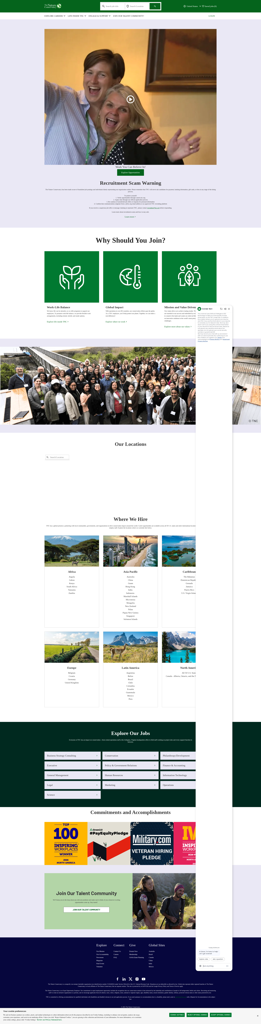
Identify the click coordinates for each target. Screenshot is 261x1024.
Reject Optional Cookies (197, 1015)
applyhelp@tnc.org (180, 997)
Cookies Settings (177, 1015)
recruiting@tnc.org (153, 208)
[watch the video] (130, 97)
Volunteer (99, 966)
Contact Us (117, 951)
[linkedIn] (124, 979)
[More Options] (200, 966)
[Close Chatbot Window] (229, 308)
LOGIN (212, 16)
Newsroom (99, 957)
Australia (152, 951)
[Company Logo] (52, 6)
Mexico (151, 966)
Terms (219, 337)
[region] (214, 637)
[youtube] (144, 979)
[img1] (65, 843)
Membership (133, 954)
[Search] (155, 6)
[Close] (257, 1016)
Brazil (151, 954)
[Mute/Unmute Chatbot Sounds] (225, 308)
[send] (227, 966)
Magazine (99, 960)
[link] (86, 910)
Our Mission (100, 951)
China (151, 960)
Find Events (100, 963)
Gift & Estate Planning (136, 957)
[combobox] (112, 6)
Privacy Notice (215, 339)
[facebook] (117, 979)
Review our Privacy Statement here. (49, 1019)
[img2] (108, 843)
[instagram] (137, 979)
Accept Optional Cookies (220, 1015)
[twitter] (130, 979)
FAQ (115, 957)
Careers (116, 954)
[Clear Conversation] (221, 308)
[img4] (195, 843)
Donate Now (133, 951)
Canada (151, 957)
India (150, 963)
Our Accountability (102, 954)
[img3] (152, 843)
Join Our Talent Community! (128, 16)
